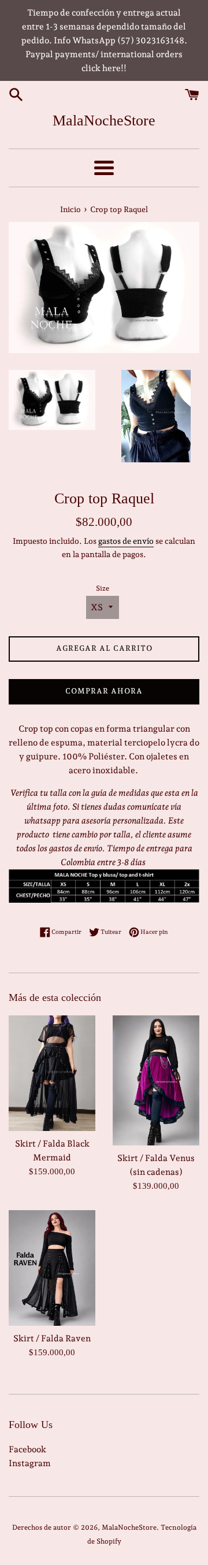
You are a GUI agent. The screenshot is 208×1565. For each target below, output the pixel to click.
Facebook (27, 1449)
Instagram (30, 1463)
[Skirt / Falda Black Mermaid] (52, 1073)
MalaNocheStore (104, 120)
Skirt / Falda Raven (52, 1338)
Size (102, 588)
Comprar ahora (104, 691)
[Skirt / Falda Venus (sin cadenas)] (156, 1080)
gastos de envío (126, 541)
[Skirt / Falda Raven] (52, 1268)
